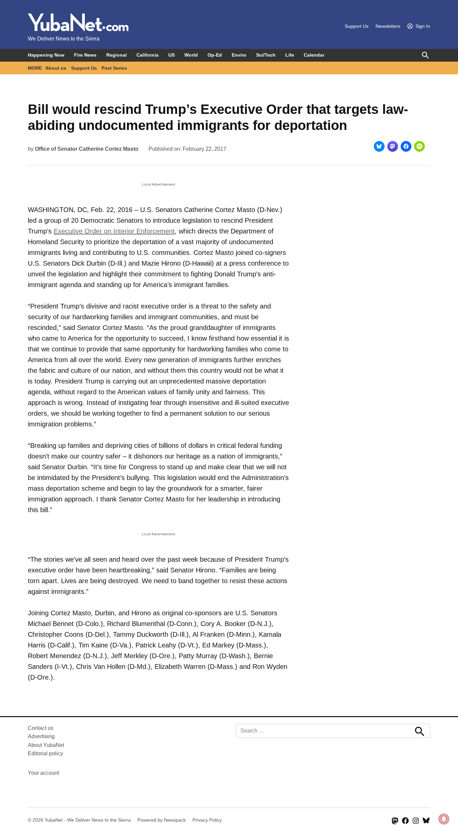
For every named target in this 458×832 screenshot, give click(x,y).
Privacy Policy (207, 820)
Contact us (40, 728)
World (191, 55)
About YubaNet (46, 745)
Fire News (85, 55)
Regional (116, 55)
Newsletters (388, 26)
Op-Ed (215, 55)
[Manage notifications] (444, 819)
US (171, 55)
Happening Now (46, 55)
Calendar (314, 55)
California (147, 55)
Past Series (114, 68)
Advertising (41, 736)
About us (55, 68)
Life (289, 55)
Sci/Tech (266, 55)
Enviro (239, 55)
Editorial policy (45, 753)
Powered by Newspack (161, 820)
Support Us (356, 26)
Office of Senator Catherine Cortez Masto (86, 149)
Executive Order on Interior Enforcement (114, 231)
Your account (43, 773)
